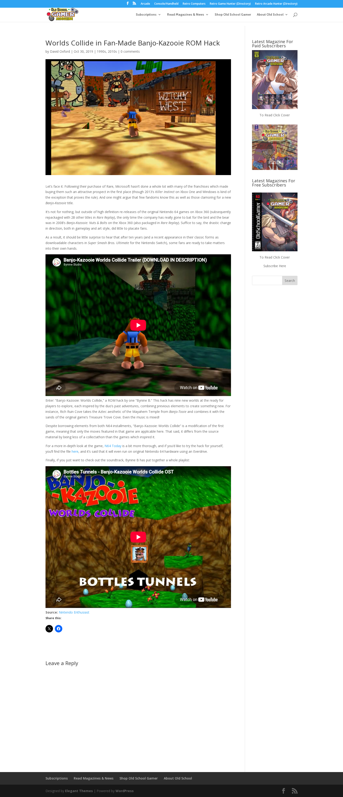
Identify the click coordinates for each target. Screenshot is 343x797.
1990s (101, 51)
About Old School (270, 15)
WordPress (125, 791)
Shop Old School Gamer (233, 15)
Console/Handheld (166, 4)
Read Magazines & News (185, 15)
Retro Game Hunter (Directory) (230, 4)
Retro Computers (194, 4)
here (75, 451)
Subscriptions (146, 15)
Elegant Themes (79, 791)
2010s (112, 51)
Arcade (145, 4)
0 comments (130, 51)
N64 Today (113, 446)
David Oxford (60, 51)
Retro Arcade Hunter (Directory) (276, 4)
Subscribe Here (274, 266)
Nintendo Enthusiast (74, 612)
